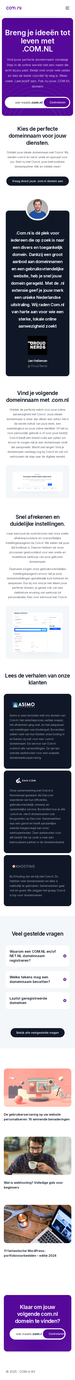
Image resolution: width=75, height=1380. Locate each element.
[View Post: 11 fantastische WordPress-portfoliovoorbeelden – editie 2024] (37, 1224)
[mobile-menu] (67, 8)
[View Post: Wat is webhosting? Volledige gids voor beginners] (37, 1156)
